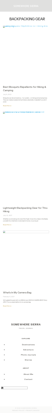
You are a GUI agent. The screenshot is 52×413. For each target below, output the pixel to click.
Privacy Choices (33, 410)
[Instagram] (21, 333)
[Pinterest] (31, 333)
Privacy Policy (18, 410)
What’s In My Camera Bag (17, 292)
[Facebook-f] (26, 333)
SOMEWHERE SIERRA (26, 6)
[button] (5, 6)
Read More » (7, 106)
